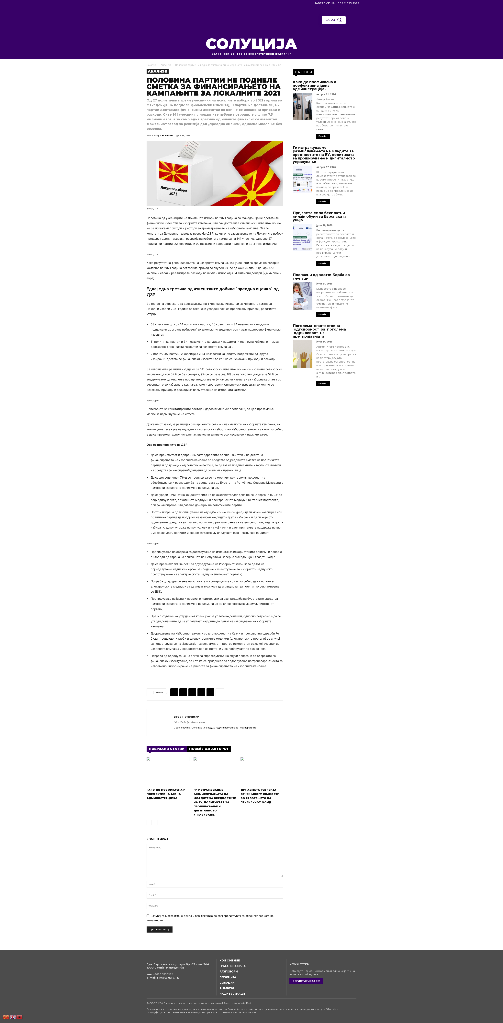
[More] (220, 692)
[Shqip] (19, 1016)
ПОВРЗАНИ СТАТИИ (166, 749)
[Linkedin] (201, 692)
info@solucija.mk (168, 977)
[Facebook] (144, 3)
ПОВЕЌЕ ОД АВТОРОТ (209, 749)
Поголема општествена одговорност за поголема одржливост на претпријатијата (319, 331)
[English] (13, 1016)
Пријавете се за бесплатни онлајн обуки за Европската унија (319, 216)
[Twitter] (156, 3)
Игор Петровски (163, 135)
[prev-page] (149, 822)
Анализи (166, 65)
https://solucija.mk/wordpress (189, 722)
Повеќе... (323, 136)
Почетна (151, 65)
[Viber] (210, 692)
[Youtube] (162, 3)
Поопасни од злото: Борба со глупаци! (321, 277)
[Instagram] (150, 3)
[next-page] (155, 822)
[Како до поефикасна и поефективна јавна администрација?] (168, 771)
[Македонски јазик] (6, 1016)
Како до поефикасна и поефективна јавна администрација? (166, 794)
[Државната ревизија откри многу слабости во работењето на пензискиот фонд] (261, 771)
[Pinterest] (192, 692)
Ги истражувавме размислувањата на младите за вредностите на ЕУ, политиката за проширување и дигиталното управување (215, 802)
